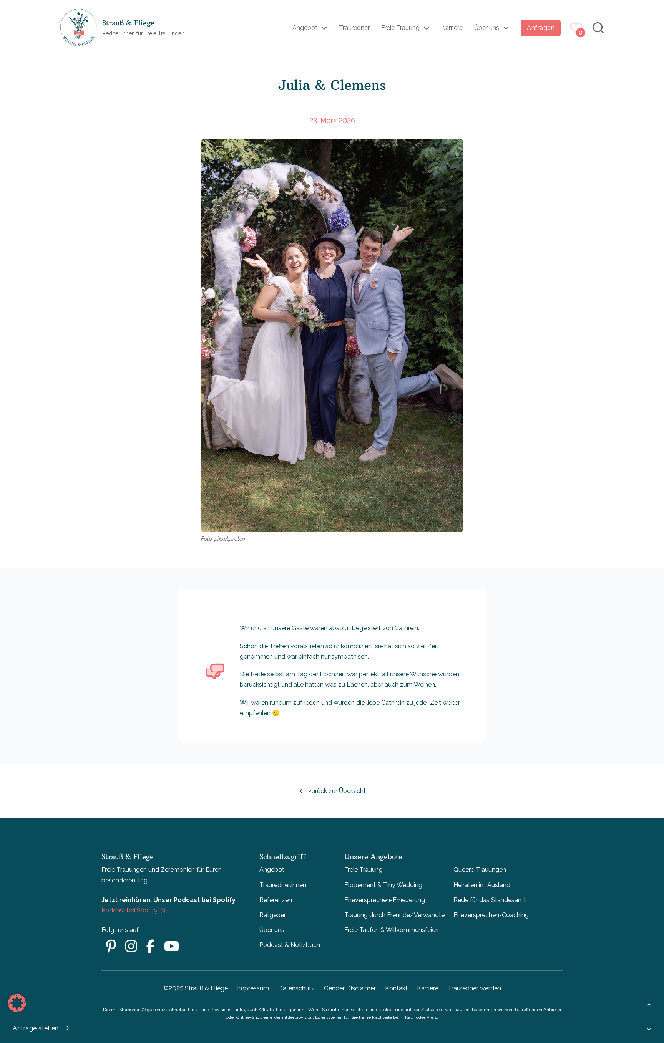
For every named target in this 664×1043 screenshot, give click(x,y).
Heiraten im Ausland (481, 885)
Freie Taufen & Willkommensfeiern (392, 930)
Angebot (304, 27)
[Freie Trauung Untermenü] (426, 28)
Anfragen (540, 27)
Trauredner (354, 27)
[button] (17, 1003)
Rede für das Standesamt (489, 900)
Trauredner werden (474, 988)
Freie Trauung (400, 27)
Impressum (253, 988)
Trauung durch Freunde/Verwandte (394, 915)
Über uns (486, 27)
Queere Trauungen (479, 869)
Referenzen (275, 900)
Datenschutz (296, 988)
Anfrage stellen (36, 1028)
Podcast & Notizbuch (289, 945)
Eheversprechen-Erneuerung (384, 900)
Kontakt (396, 988)
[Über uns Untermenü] (506, 28)
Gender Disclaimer (350, 988)
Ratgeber (272, 915)
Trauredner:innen (282, 885)
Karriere (452, 27)
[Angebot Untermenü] (324, 28)
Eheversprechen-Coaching (491, 915)
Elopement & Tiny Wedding (383, 885)
